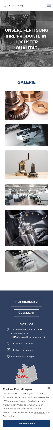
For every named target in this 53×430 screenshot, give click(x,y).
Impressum (39, 413)
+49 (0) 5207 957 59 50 (23, 344)
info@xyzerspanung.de (23, 350)
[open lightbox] (26, 107)
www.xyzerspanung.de (23, 357)
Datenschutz (9, 416)
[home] (24, 5)
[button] (49, 6)
